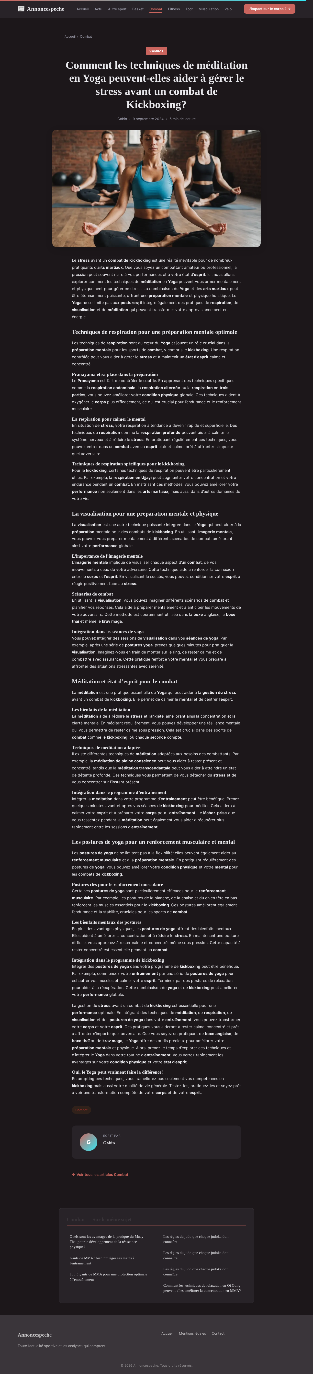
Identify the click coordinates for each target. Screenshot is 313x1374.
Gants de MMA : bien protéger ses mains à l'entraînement (102, 1260)
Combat (155, 9)
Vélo (228, 9)
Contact (218, 1333)
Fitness (174, 9)
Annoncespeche (41, 9)
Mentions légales (192, 1333)
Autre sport (117, 9)
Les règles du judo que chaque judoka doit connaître (195, 1239)
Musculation (209, 9)
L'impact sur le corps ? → (269, 9)
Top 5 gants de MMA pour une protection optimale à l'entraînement (108, 1276)
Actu (98, 9)
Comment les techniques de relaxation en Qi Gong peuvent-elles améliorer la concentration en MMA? (202, 1288)
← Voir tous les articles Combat (100, 1174)
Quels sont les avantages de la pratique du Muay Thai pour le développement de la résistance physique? (107, 1241)
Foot (189, 9)
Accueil (83, 9)
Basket (138, 9)
